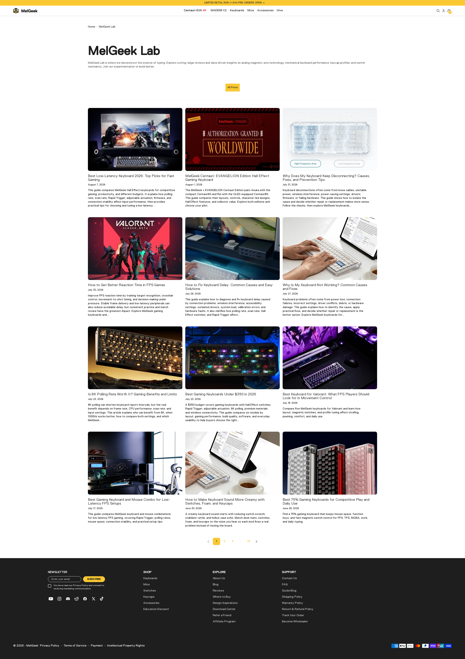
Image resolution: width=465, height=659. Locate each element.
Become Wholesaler (295, 621)
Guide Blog (289, 590)
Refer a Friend (222, 615)
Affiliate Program (224, 621)
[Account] (443, 10)
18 (248, 541)
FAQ (285, 584)
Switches (149, 590)
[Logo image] (25, 10)
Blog (216, 584)
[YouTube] (51, 599)
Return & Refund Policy (297, 609)
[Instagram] (59, 599)
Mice (146, 584)
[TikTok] (102, 599)
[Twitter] (93, 599)
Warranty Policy (292, 603)
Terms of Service (75, 645)
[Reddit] (76, 599)
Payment (97, 645)
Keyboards (150, 578)
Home (91, 26)
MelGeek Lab (107, 26)
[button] (438, 10)
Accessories (151, 603)
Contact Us (289, 578)
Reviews (218, 590)
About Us (219, 578)
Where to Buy (222, 596)
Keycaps (148, 596)
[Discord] (68, 599)
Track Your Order (293, 615)
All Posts (232, 87)
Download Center (224, 609)
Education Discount (156, 609)
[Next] (256, 541)
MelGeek (32, 645)
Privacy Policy (49, 645)
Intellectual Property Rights (126, 645)
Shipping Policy (292, 596)
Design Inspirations (225, 603)
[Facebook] (85, 599)
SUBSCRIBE (94, 579)
